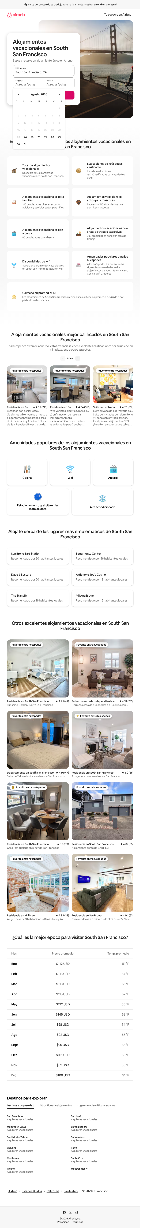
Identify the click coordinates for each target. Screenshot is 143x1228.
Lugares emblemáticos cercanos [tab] (96, 1105)
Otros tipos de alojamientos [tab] (56, 1105)
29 (59, 137)
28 (52, 137)
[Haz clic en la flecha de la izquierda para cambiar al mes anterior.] (19, 94)
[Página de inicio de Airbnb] (16, 14)
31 (25, 144)
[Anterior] (63, 358)
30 (18, 144)
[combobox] (44, 72)
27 (45, 137)
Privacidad (63, 1222)
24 (25, 137)
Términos (78, 1222)
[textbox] (28, 84)
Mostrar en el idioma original (100, 4)
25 (32, 137)
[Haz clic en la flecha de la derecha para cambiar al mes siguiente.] (59, 94)
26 (38, 137)
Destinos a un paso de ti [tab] (20, 1105)
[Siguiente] (77, 358)
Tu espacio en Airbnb (117, 14)
